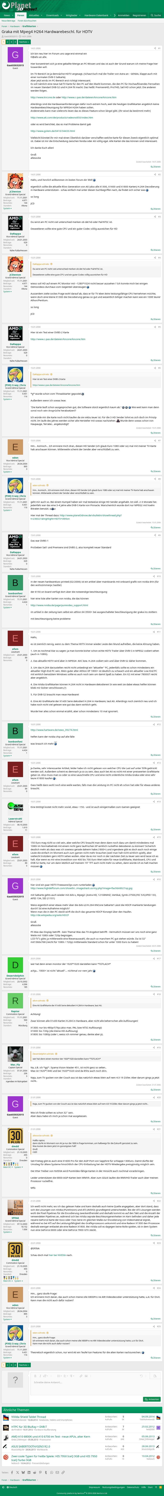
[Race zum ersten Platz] (13, 1164)
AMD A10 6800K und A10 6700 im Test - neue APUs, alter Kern (50, 1436)
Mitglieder (71, 15)
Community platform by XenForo (82, 1493)
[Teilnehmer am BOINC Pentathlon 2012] (15, 1164)
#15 (159, 837)
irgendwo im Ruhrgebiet (16, 1081)
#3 (159, 216)
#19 (159, 1047)
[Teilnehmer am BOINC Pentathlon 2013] (17, 1164)
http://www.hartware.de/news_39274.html (54, 729)
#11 (159, 631)
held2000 (150, 1429)
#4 (159, 257)
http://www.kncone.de (43, 97)
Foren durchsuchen (27, 20)
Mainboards (42, 1449)
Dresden (23, 1160)
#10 (159, 576)
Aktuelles (34, 15)
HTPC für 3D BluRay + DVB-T (29, 1427)
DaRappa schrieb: (41, 264)
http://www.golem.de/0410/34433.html (53, 131)
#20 (159, 1097)
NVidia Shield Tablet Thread (28, 1417)
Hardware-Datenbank (96, 15)
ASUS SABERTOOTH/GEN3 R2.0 (30, 1446)
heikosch (15, 1463)
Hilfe (143, 1487)
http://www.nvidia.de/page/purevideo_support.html (59, 605)
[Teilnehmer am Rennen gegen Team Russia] (9, 1164)
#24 (159, 1288)
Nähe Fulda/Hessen (18, 250)
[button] (12, 15)
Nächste (23, 41)
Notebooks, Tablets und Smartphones (55, 1420)
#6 (159, 368)
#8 (159, 479)
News (7, 15)
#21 (159, 1129)
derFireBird (16, 1429)
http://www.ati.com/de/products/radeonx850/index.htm (62, 117)
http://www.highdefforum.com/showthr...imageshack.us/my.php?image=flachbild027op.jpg (81, 888)
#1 (159, 48)
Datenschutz (133, 1487)
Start (150, 1487)
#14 (159, 801)
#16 (159, 879)
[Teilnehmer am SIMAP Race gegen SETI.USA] (4, 1164)
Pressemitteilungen (40, 1463)
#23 (159, 1243)
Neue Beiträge (8, 20)
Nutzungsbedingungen (113, 1487)
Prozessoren (45, 1439)
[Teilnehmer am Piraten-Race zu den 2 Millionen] (7, 1164)
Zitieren (156, 166)
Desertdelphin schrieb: (43, 1053)
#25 (159, 1326)
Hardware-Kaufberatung (45, 1429)
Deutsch (13, 1487)
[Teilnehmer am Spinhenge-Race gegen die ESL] (11, 1164)
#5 (159, 327)
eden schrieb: (39, 485)
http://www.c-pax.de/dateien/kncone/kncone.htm (89, 97)
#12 (159, 724)
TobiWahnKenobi (18, 1420)
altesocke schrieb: (41, 1135)
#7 (159, 440)
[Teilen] (155, 48)
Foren (20, 15)
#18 (159, 994)
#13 (159, 763)
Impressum (94, 1487)
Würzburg (22, 1025)
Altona (24, 205)
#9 (159, 535)
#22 (159, 1201)
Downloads (52, 15)
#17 (159, 958)
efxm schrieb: (39, 1000)
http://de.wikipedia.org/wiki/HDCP (50, 915)
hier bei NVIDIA (57, 1255)
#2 (159, 174)
